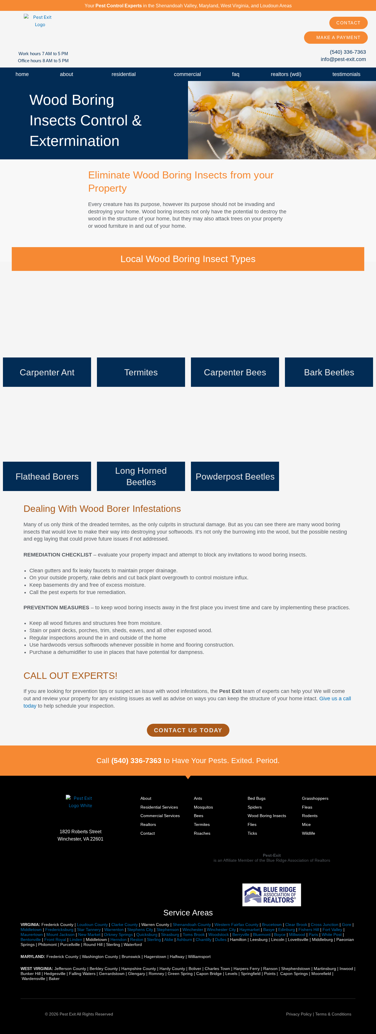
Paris (313, 934)
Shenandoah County (192, 924)
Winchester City (221, 929)
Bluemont (262, 934)
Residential (124, 74)
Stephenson (168, 929)
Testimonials (346, 74)
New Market (89, 934)
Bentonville (31, 939)
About (66, 74)
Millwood (297, 934)
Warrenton (114, 929)
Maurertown (32, 934)
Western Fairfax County (236, 924)
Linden (76, 939)
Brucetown (272, 924)
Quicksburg (146, 934)
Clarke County (124, 924)
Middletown (31, 929)
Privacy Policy (299, 1014)
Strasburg (170, 934)
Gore (346, 924)
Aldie (168, 939)
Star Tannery (89, 929)
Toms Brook (194, 934)
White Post (332, 934)
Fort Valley (332, 929)
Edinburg (286, 929)
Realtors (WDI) (286, 74)
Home (22, 74)
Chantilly (204, 939)
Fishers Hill (308, 929)
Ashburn (184, 939)
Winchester (192, 929)
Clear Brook (296, 924)
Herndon (118, 939)
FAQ (235, 74)
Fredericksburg (59, 929)
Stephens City (140, 929)
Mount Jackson (60, 934)
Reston (136, 939)
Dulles (220, 939)
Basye (269, 929)
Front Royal (55, 939)
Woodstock (218, 934)
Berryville (240, 934)
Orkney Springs (118, 934)
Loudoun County (92, 924)
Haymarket (249, 929)
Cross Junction (324, 924)
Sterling (154, 939)
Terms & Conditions (333, 1014)
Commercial (187, 74)
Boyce (280, 934)
